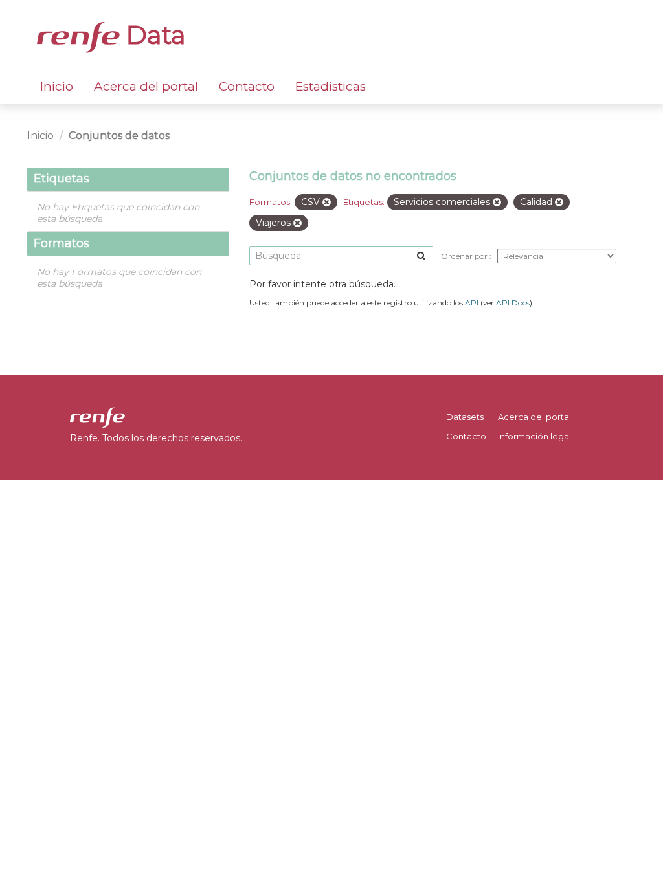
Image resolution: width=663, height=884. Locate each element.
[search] (422, 256)
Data (153, 34)
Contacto (247, 86)
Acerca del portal (146, 86)
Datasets (465, 417)
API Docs (513, 302)
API (471, 302)
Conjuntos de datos (119, 135)
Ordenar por (465, 256)
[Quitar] (326, 202)
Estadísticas (330, 86)
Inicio (56, 86)
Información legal (534, 436)
